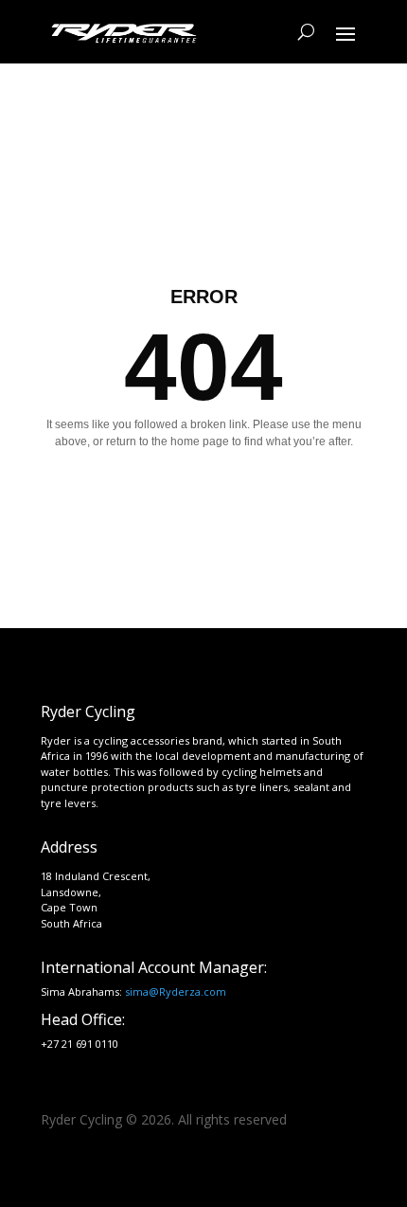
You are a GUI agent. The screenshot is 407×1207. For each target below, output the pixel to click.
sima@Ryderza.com (175, 991)
